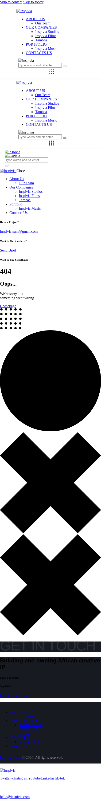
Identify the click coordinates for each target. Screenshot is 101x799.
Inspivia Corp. (10, 758)
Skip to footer (33, 2)
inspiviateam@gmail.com (19, 231)
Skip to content (11, 2)
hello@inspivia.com (15, 696)
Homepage (8, 306)
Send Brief (8, 250)
